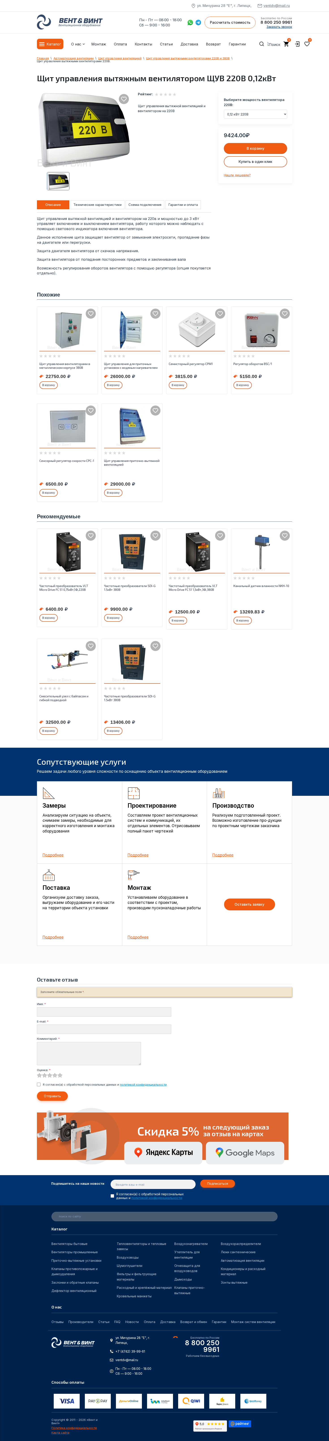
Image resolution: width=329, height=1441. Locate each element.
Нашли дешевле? (237, 175)
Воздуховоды (128, 1257)
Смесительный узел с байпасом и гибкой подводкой (63, 698)
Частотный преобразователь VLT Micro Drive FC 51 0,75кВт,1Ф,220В (63, 587)
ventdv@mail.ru (276, 5)
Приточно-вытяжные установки (76, 1260)
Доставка (189, 44)
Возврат (213, 44)
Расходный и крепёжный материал (144, 1287)
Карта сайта (60, 1432)
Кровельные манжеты (134, 1296)
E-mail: (43, 1021)
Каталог (54, 44)
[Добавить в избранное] (124, 99)
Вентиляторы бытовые (69, 1244)
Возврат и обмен (193, 1322)
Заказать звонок (279, 27)
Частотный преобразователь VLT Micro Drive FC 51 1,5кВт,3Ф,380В (193, 587)
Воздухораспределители (241, 1244)
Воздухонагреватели (191, 1244)
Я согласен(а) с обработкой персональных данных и (105, 1084)
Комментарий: (48, 1038)
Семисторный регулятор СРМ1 (191, 364)
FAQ (117, 1322)
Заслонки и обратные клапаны (75, 1282)
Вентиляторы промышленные (74, 1252)
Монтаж (98, 44)
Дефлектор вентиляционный (73, 1291)
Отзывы (57, 1322)
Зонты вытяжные (234, 1282)
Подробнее (53, 855)
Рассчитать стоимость (230, 22)
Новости (132, 1322)
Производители (80, 1322)
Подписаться (217, 1183)
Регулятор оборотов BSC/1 (252, 364)
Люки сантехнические (238, 1252)
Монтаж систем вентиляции (253, 1322)
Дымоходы (183, 1279)
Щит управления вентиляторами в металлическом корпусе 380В (64, 365)
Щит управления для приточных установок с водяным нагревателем (131, 365)
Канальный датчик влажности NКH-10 (261, 586)
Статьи (166, 44)
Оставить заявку (249, 904)
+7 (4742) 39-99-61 (130, 1351)
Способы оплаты (67, 1382)
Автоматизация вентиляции (242, 1260)
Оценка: (44, 1070)
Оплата (120, 44)
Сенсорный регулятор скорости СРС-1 (66, 461)
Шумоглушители (129, 1266)
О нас (76, 44)
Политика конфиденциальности (74, 1428)
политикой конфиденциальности (143, 1084)
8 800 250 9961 (276, 22)
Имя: (41, 1004)
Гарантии (237, 44)
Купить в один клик (255, 161)
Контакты (143, 44)
